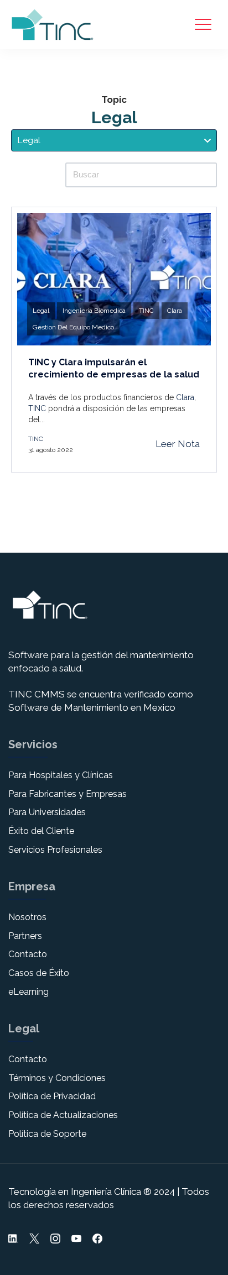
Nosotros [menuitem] (27, 917)
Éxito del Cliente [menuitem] (41, 831)
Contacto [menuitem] (27, 954)
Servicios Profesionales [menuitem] (55, 849)
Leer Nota (178, 443)
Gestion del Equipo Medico (73, 327)
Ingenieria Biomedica (94, 310)
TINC (146, 310)
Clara (174, 310)
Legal (41, 310)
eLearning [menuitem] (28, 992)
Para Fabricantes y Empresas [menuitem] (67, 794)
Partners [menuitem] (25, 936)
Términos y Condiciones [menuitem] (57, 1078)
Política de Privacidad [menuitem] (52, 1096)
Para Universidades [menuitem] (47, 812)
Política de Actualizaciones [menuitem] (63, 1115)
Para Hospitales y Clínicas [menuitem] (60, 775)
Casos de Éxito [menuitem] (38, 973)
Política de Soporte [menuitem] (47, 1134)
